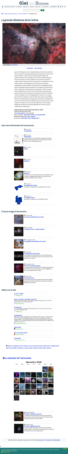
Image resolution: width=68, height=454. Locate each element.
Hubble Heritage (17, 327)
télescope (49, 348)
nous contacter (49, 440)
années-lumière (46, 346)
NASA (26, 118)
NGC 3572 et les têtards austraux (32, 266)
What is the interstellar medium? (20, 332)
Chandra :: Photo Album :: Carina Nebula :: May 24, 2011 (25, 299)
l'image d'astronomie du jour (11, 13)
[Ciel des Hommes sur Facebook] (58, 6)
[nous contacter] (65, 6)
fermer (65, 449)
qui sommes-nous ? (41, 440)
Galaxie (26, 149)
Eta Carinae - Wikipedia (19, 293)
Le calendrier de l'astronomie (18, 358)
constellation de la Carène (18, 346)
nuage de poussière (29, 348)
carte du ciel (37, 6)
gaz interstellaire (13, 348)
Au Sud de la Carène (29, 278)
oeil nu (30, 346)
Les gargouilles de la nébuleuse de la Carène (35, 241)
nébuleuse (10, 346)
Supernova (26, 173)
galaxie (7, 348)
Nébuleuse (26, 161)
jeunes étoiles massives (38, 346)
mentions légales (56, 440)
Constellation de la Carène (30, 185)
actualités (32, 6)
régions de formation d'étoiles (40, 348)
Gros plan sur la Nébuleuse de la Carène (34, 217)
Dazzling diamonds (18, 315)
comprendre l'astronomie (9, 6)
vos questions (19, 6)
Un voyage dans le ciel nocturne (32, 253)
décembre (24, 13)
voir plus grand (29, 68)
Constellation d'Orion (29, 197)
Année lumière (27, 136)
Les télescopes (28, 131)
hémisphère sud (20, 348)
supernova (26, 346)
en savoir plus (5, 452)
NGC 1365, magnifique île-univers (32, 426)
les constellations (45, 6)
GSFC (29, 118)
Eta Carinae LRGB (17, 307)
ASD (22, 118)
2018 (20, 13)
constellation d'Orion (54, 346)
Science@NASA (53, 6)
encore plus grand (38, 68)
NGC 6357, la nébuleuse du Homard (32, 414)
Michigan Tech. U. (36, 118)
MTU (33, 114)
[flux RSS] (62, 6)
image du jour (26, 6)
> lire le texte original (19, 113)
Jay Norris (33, 116)
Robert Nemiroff (27, 114)
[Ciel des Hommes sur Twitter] (60, 6)
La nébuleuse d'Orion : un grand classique (34, 229)
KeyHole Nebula (17, 338)
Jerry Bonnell (39, 114)
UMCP (43, 114)
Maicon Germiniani (14, 65)
